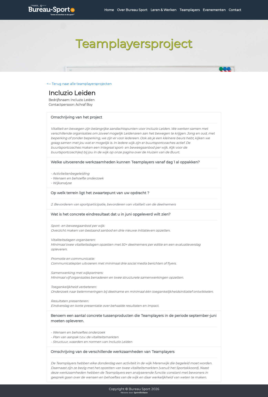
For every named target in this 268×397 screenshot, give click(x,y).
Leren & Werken (163, 10)
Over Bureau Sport (132, 10)
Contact (235, 10)
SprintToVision (141, 392)
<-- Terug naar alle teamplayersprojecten (79, 84)
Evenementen (214, 10)
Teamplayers (190, 10)
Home (109, 10)
